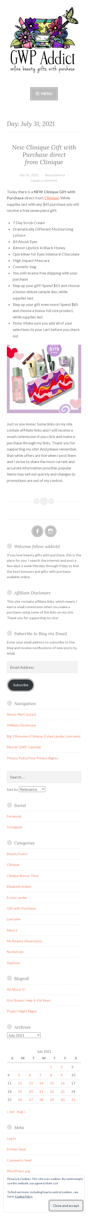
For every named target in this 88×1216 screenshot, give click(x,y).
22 (52, 1091)
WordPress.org (18, 1171)
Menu (47, 93)
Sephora (13, 963)
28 (41, 1099)
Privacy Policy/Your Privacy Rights (32, 758)
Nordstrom (15, 952)
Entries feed (16, 1149)
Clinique (51, 197)
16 (63, 1083)
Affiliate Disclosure (21, 725)
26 (20, 1099)
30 (63, 1099)
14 (41, 1083)
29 (52, 1099)
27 (31, 1099)
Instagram (14, 827)
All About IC (16, 989)
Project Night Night (22, 1011)
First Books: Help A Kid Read (28, 1000)
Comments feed (19, 1160)
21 (41, 1091)
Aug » (21, 1111)
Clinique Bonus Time (22, 876)
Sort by (13, 789)
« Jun (10, 1111)
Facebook (14, 816)
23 (63, 1091)
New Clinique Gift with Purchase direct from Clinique (44, 154)
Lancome (14, 919)
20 (31, 1091)
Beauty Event (17, 854)
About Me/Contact (21, 714)
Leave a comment (44, 180)
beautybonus (55, 175)
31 (73, 1099)
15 (52, 1083)
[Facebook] (37, 531)
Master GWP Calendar (24, 747)
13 (31, 1083)
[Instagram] (50, 531)
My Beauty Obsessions (24, 941)
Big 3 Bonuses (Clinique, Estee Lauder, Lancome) (43, 736)
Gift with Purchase (21, 908)
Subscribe (20, 685)
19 (20, 1091)
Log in (11, 1138)
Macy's (12, 930)
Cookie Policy (24, 1196)
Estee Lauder (17, 897)
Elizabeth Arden (19, 886)
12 (20, 1083)
